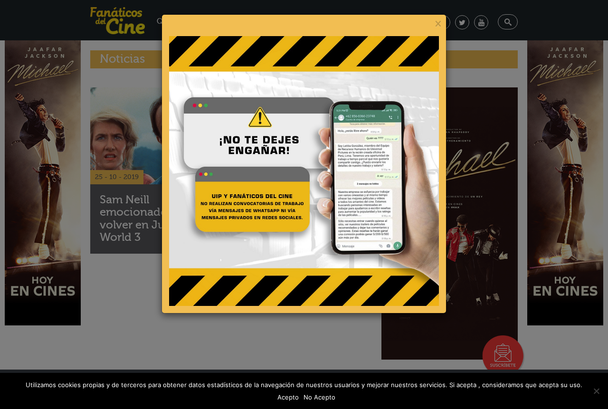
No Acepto (319, 397)
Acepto (288, 397)
